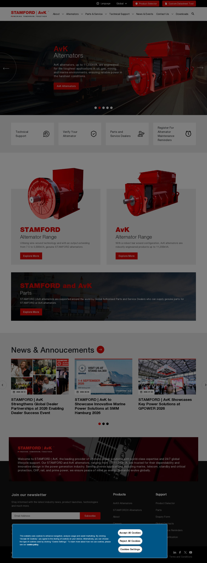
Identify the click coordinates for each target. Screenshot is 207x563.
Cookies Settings (130, 549)
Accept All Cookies (130, 532)
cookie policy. (33, 544)
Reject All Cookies (130, 541)
